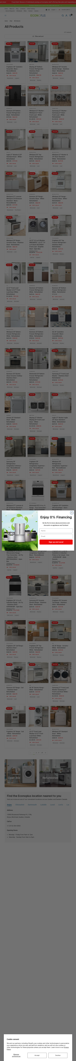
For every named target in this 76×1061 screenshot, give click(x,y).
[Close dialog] (71, 512)
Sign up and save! (56, 542)
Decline (57, 1055)
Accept (37, 1055)
